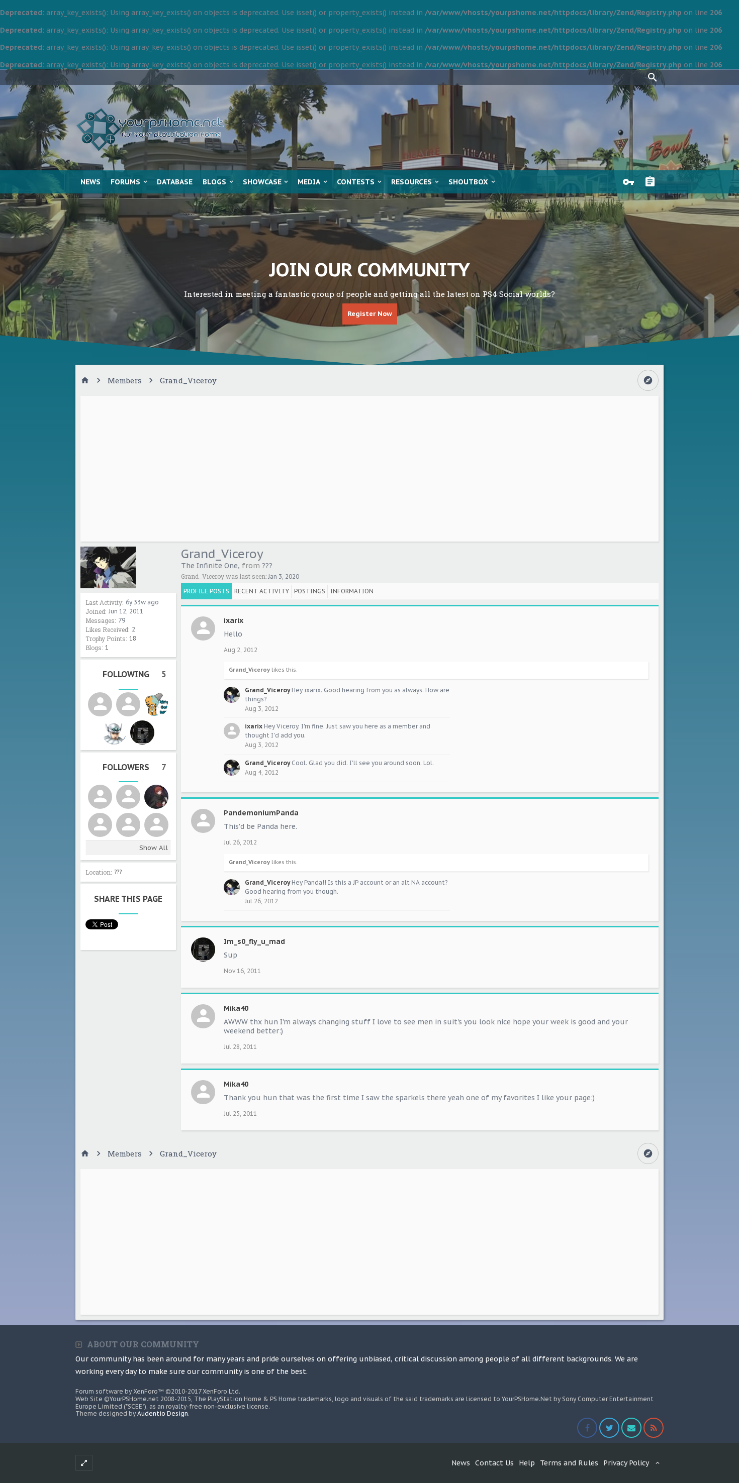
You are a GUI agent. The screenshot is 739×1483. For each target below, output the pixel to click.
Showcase (262, 181)
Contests (356, 181)
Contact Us (494, 1462)
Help (527, 1462)
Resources (411, 181)
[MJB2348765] (156, 825)
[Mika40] (128, 704)
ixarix (233, 620)
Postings (309, 591)
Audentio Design (162, 1413)
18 (132, 638)
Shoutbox (468, 181)
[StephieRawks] (156, 704)
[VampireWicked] (100, 704)
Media (309, 181)
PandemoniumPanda (261, 812)
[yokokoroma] (114, 732)
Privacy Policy (626, 1462)
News (90, 181)
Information (352, 591)
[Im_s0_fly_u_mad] (142, 732)
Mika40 (236, 1008)
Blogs (214, 181)
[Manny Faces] (156, 797)
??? (118, 872)
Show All (153, 847)
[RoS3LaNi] (128, 825)
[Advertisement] (369, 468)
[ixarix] (100, 825)
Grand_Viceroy (249, 669)
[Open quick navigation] (648, 380)
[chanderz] (100, 797)
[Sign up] (652, 181)
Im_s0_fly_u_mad (254, 941)
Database (175, 181)
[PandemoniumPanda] (128, 797)
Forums (125, 181)
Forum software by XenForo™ (157, 1391)
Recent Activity (261, 591)
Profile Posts (206, 591)
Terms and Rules (569, 1462)
